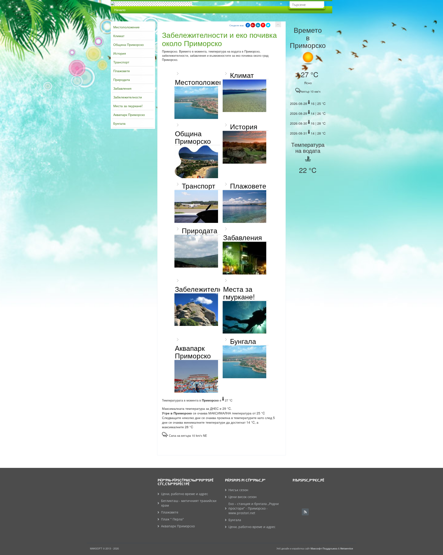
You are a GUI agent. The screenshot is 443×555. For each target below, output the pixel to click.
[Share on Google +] (253, 25)
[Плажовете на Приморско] (244, 206)
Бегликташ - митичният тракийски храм (188, 503)
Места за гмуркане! (128, 105)
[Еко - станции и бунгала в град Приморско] (244, 361)
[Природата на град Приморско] (196, 251)
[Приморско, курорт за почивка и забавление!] (244, 258)
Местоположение (126, 27)
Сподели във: (236, 25)
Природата (121, 79)
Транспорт (121, 62)
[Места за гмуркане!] (244, 317)
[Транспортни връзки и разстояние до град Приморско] (196, 206)
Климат (118, 35)
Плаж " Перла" (172, 519)
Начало (120, 9)
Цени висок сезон (242, 497)
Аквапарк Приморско (129, 114)
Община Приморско (128, 44)
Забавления (122, 88)
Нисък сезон (238, 490)
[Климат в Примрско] (244, 96)
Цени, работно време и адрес (184, 494)
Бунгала (119, 123)
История (119, 53)
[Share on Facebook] (247, 25)
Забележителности (127, 97)
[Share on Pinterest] (263, 25)
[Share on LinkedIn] (258, 25)
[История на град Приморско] (244, 147)
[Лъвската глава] (196, 309)
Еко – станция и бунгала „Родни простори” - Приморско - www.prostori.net (253, 508)
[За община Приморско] (196, 161)
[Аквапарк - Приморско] (196, 376)
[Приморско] (196, 102)
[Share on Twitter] (268, 25)
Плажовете (121, 70)
